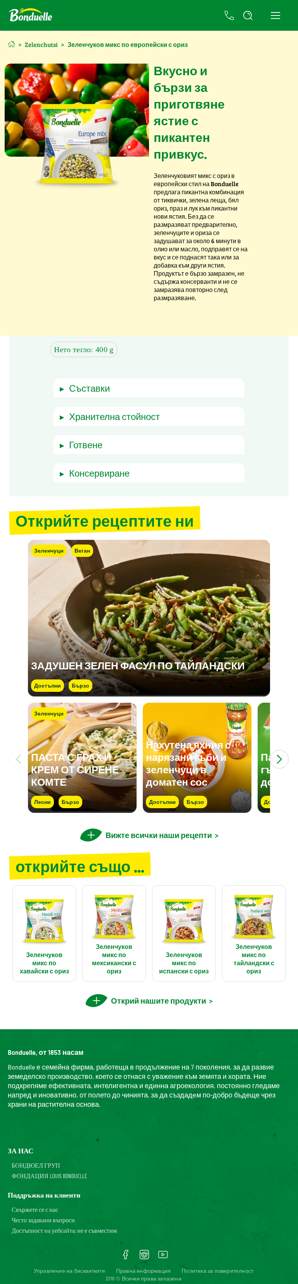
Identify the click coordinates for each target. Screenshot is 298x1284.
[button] (149, 387)
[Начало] (11, 44)
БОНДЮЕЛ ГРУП (36, 1165)
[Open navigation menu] (275, 15)
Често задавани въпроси (43, 1220)
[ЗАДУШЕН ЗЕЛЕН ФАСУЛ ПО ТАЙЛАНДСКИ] (149, 693)
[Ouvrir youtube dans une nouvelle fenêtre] (163, 1257)
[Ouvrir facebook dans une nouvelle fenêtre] (125, 1257)
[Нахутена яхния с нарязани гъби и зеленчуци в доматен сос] (197, 809)
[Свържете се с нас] (229, 15)
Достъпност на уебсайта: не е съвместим (64, 1230)
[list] (149, 759)
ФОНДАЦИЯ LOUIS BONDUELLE (49, 1175)
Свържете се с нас (35, 1209)
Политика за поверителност (217, 1270)
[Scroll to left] (18, 759)
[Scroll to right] (279, 759)
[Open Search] (248, 15)
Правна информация (143, 1270)
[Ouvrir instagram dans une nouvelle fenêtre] (144, 1257)
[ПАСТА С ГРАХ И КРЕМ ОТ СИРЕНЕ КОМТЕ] (82, 809)
